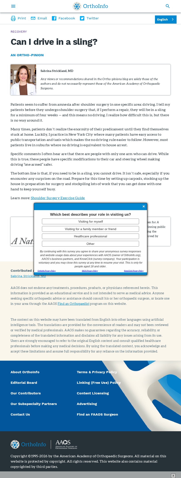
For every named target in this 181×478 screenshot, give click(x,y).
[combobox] (166, 19)
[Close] (143, 207)
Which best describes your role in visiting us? (90, 214)
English (162, 19)
